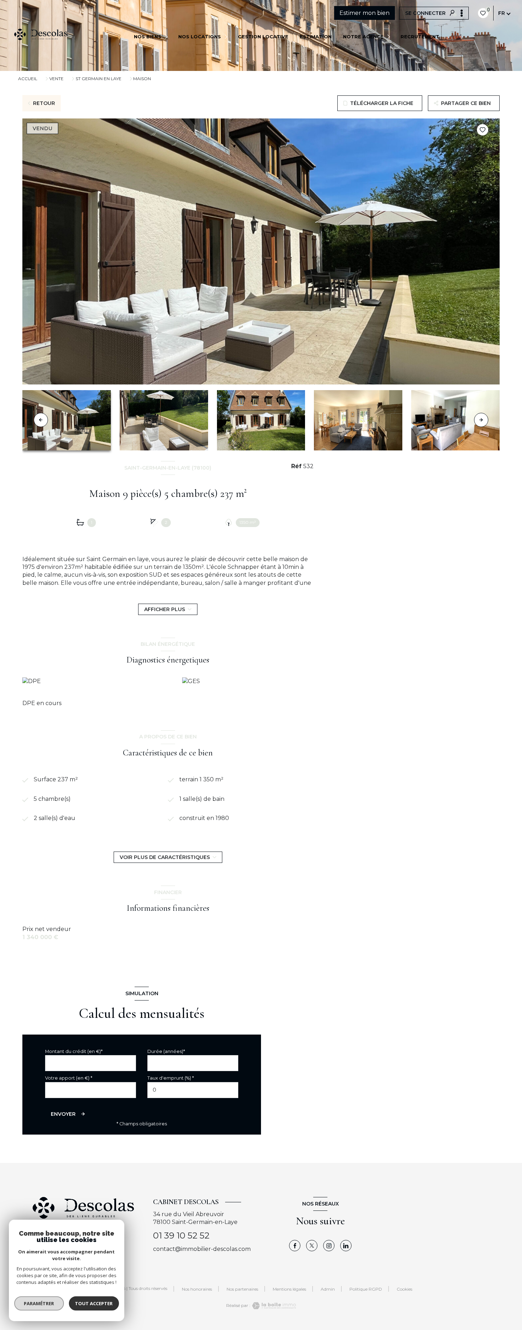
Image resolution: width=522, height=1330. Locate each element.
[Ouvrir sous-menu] (167, 36)
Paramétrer (39, 1303)
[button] (481, 420)
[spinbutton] (192, 1090)
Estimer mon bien (364, 13)
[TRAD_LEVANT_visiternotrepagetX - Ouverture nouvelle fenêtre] (311, 1245)
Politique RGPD (365, 1289)
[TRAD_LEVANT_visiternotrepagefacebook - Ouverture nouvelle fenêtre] (294, 1245)
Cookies (404, 1289)
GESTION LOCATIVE (263, 36)
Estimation (316, 36)
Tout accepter (94, 1303)
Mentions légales (289, 1289)
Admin (328, 1289)
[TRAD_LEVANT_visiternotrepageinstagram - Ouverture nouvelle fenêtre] (329, 1245)
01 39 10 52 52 (181, 1235)
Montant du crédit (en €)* (74, 1051)
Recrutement (420, 36)
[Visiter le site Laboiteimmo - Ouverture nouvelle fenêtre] (273, 1305)
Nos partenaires (242, 1289)
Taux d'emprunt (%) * (170, 1078)
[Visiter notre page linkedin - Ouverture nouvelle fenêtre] (346, 1245)
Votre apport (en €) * (68, 1078)
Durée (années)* (166, 1051)
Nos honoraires (197, 1289)
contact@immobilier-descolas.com (202, 1249)
